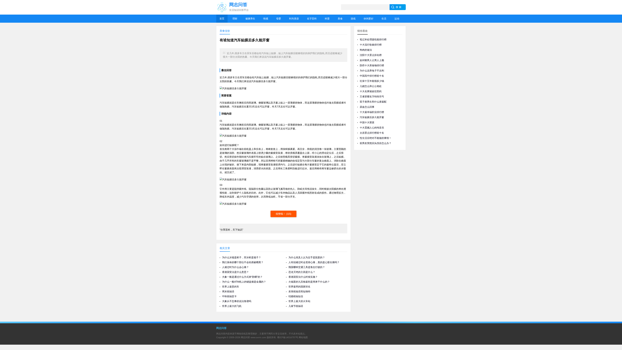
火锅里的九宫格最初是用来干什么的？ (309, 281)
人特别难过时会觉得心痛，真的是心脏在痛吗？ (314, 262)
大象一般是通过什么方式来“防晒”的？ (242, 276)
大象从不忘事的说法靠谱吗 (236, 301)
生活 (383, 18)
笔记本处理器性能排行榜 (373, 39)
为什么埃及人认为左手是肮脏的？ (306, 257)
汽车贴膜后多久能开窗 (372, 117)
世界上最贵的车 (230, 286)
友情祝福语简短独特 (299, 291)
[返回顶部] (615, 311)
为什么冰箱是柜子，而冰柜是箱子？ (241, 257)
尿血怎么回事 (367, 106)
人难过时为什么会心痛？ (235, 267)
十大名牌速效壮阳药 (371, 91)
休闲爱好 (368, 18)
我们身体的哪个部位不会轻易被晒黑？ (242, 262)
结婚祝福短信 (295, 296)
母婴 (278, 18)
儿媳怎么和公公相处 (371, 86)
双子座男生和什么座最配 (373, 101)
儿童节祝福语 (295, 306)
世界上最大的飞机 (232, 306)
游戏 (353, 18)
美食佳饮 (225, 30)
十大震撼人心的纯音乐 (372, 127)
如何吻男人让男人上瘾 (372, 60)
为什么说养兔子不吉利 (372, 70)
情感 (265, 18)
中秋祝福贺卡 (229, 296)
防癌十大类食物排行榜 (372, 65)
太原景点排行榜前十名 (372, 132)
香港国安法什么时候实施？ (303, 276)
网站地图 (303, 337)
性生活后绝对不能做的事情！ (375, 138)
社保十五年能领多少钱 (372, 81)
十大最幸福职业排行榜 (372, 112)
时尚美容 (294, 18)
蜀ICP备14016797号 (287, 337)
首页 (221, 18)
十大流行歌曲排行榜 (371, 44)
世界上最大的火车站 (299, 301)
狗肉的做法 (366, 49)
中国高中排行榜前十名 (372, 75)
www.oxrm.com (258, 337)
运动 (396, 18)
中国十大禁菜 (367, 122)
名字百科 (312, 18)
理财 (234, 18)
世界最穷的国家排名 (299, 286)
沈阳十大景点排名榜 (371, 55)
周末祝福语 (228, 291)
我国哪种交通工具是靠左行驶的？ (306, 267)
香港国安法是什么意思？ (235, 272)
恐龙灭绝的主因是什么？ (301, 272)
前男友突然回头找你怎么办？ (375, 143)
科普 (327, 18)
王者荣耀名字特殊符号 (372, 96)
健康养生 (250, 18)
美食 (340, 18)
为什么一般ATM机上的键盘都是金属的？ (244, 281)
